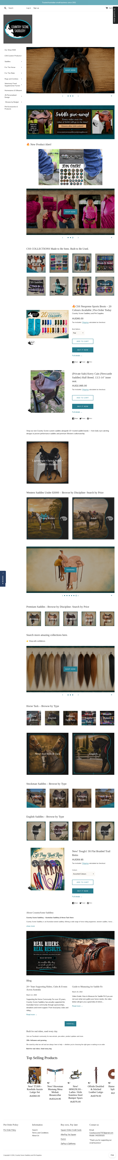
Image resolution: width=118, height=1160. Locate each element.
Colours (74, 870)
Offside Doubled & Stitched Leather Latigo (96, 1089)
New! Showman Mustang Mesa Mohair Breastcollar (55, 1090)
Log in (28, 8)
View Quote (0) (114, 15)
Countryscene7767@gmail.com (101, 1133)
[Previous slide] (62, 95)
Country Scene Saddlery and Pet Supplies (28, 1155)
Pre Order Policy (9, 1130)
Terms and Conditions (40, 1133)
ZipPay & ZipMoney (68, 1143)
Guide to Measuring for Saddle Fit (87, 986)
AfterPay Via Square (68, 1134)
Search (35, 1130)
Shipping (85, 322)
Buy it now (82, 350)
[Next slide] (78, 95)
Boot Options (76, 329)
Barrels (70, 570)
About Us (35, 1135)
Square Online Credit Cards (71, 1130)
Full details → (77, 355)
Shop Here (99, 74)
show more (30, 926)
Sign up (36, 8)
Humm (63, 1139)
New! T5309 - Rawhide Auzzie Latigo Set (35, 1089)
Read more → (31, 1015)
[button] (2, 580)
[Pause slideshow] (111, 95)
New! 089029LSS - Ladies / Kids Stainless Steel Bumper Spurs (75, 1092)
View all (70, 1024)
